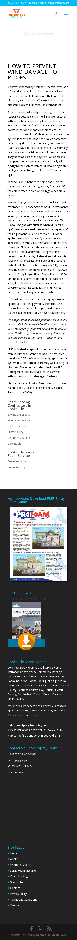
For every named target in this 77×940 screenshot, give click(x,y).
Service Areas (18, 882)
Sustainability (15, 432)
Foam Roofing (16, 467)
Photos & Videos (20, 865)
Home (14, 853)
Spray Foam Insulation (23, 870)
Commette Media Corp (51, 935)
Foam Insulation (17, 461)
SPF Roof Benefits (19, 414)
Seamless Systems (19, 420)
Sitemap (15, 905)
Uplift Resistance (18, 426)
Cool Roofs (14, 443)
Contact (15, 888)
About (14, 859)
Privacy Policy (18, 894)
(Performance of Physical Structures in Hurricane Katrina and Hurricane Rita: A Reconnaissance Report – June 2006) (37, 387)
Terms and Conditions (23, 899)
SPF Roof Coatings (19, 437)
